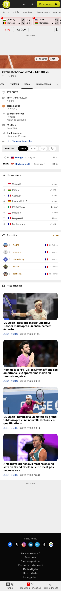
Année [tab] (23, 148)
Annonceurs (30, 557)
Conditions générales (30, 561)
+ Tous (56, 235)
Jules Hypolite (10, 334)
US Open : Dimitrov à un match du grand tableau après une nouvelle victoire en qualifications (30, 420)
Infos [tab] (27, 84)
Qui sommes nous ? (30, 553)
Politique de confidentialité (30, 565)
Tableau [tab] (14, 84)
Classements (43, 12)
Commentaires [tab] (43, 84)
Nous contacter (30, 573)
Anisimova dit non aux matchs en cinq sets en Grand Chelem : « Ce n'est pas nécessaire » (28, 467)
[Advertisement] (30, 45)
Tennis (10, 587)
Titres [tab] (33, 148)
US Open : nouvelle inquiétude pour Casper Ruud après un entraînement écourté (27, 326)
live (7, 29)
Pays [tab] (43, 148)
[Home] (3, 12)
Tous (21, 29)
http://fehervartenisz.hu (19, 141)
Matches (27, 12)
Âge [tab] (52, 148)
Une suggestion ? (31, 577)
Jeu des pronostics (30, 587)
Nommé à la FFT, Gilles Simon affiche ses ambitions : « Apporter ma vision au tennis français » (30, 373)
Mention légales (30, 569)
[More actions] (57, 84)
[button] (32, 4)
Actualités (13, 12)
